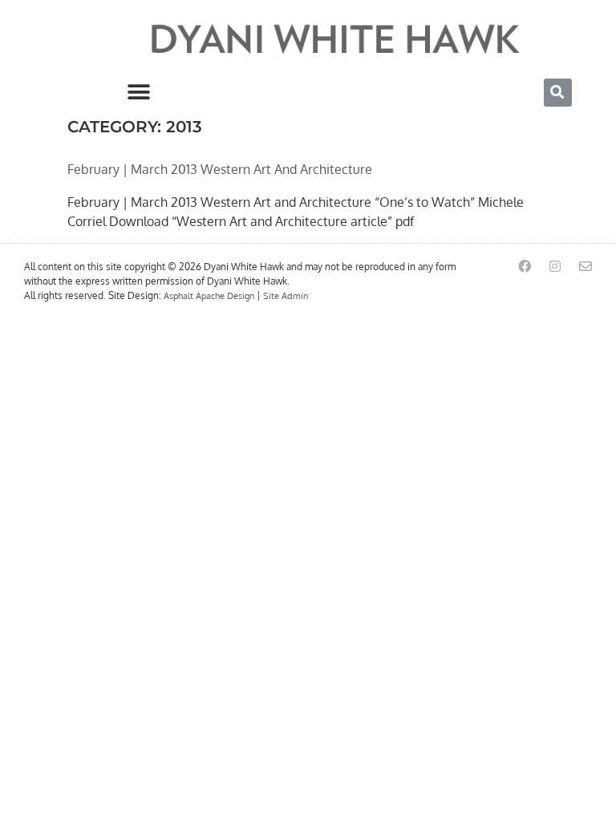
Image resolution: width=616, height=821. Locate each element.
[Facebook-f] (524, 266)
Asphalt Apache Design (209, 295)
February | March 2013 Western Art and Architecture (219, 169)
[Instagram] (555, 266)
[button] (138, 93)
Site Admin (285, 295)
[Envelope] (585, 266)
